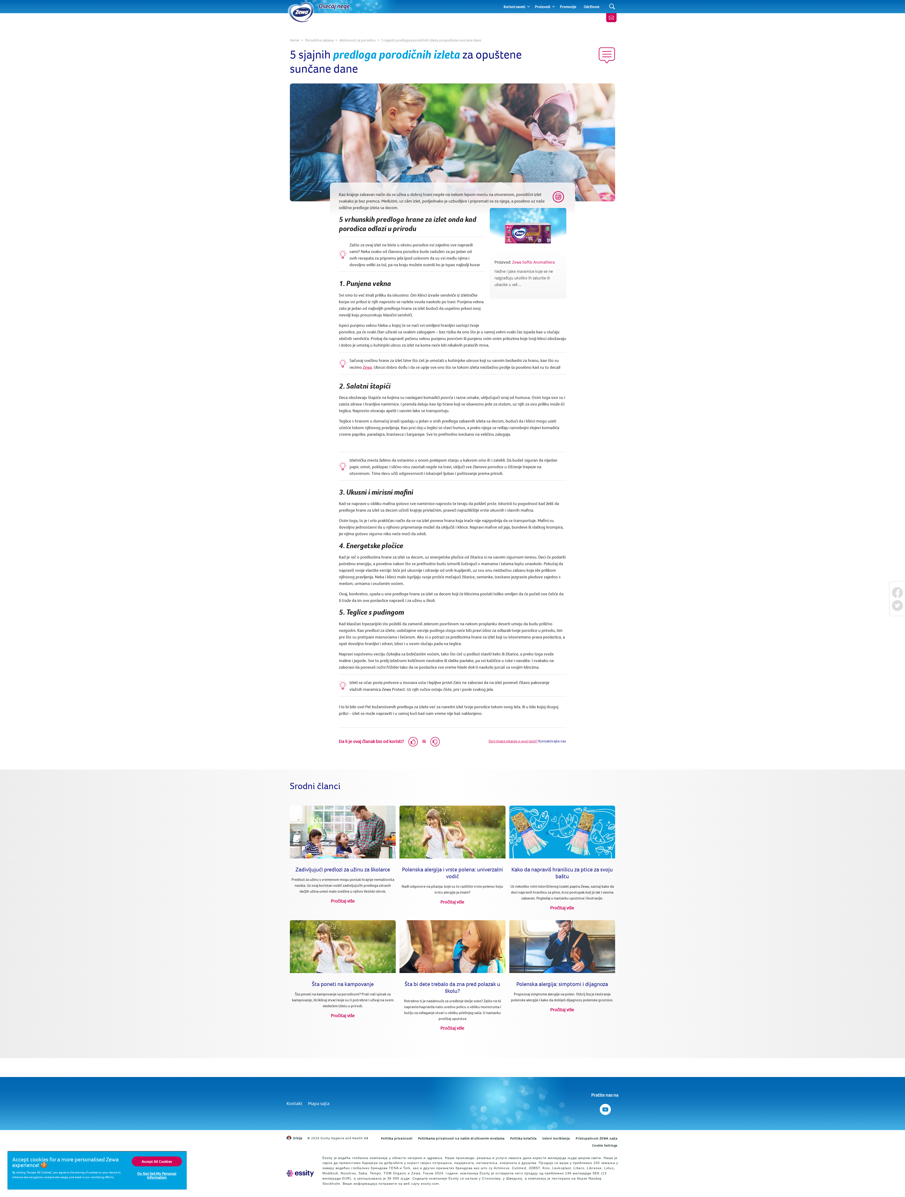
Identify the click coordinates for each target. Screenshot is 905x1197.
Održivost (592, 6)
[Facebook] (897, 592)
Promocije (568, 6)
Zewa (367, 367)
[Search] (612, 6)
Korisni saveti (514, 6)
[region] (97, 1170)
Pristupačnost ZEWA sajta (596, 1138)
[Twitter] (897, 605)
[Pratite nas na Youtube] (605, 1108)
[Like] (413, 741)
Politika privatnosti (396, 1138)
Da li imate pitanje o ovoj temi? (513, 741)
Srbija (298, 1138)
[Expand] (528, 7)
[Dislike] (435, 741)
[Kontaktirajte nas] (611, 17)
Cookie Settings (605, 1145)
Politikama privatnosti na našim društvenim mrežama (461, 1138)
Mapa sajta (318, 1103)
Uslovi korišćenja (556, 1138)
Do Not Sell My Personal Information (156, 1175)
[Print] (558, 197)
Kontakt (294, 1103)
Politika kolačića (523, 1138)
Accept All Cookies (157, 1161)
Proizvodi (542, 6)
